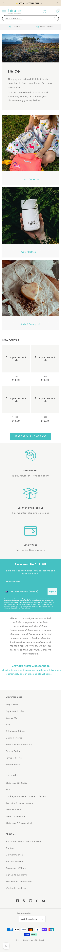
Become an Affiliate (16, 868)
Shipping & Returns (15, 731)
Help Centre (12, 704)
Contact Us (11, 717)
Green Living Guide (15, 816)
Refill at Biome (13, 809)
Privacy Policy (20, 608)
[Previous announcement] (3, 3)
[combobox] (8, 591)
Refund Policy (13, 764)
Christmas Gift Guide (16, 782)
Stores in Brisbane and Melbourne (23, 841)
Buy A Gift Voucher (15, 711)
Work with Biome (14, 861)
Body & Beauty (28, 324)
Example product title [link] (16, 359)
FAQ (8, 724)
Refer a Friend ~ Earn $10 (19, 744)
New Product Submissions (19, 881)
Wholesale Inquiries (16, 888)
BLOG (8, 789)
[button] (4, 11)
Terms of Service (14, 757)
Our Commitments (15, 854)
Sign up (52, 591)
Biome (25, 940)
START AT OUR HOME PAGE (30, 436)
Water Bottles (28, 251)
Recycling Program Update (19, 802)
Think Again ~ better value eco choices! (26, 796)
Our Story (11, 848)
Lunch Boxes (28, 179)
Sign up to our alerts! (16, 874)
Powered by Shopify (37, 940)
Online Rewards (14, 737)
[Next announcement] (58, 3)
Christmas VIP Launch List (19, 822)
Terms (28, 608)
